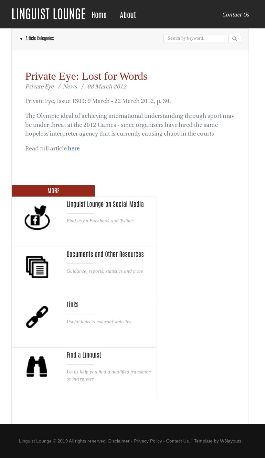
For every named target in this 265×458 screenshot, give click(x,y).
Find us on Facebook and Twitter (100, 220)
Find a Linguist (84, 355)
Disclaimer (119, 440)
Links (73, 304)
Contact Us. (178, 440)
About (128, 15)
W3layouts (230, 440)
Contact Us (235, 15)
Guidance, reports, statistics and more (105, 271)
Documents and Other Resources (105, 254)
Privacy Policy (148, 440)
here (74, 148)
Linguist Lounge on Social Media (105, 204)
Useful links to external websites (99, 321)
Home (99, 15)
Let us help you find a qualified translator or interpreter (109, 375)
